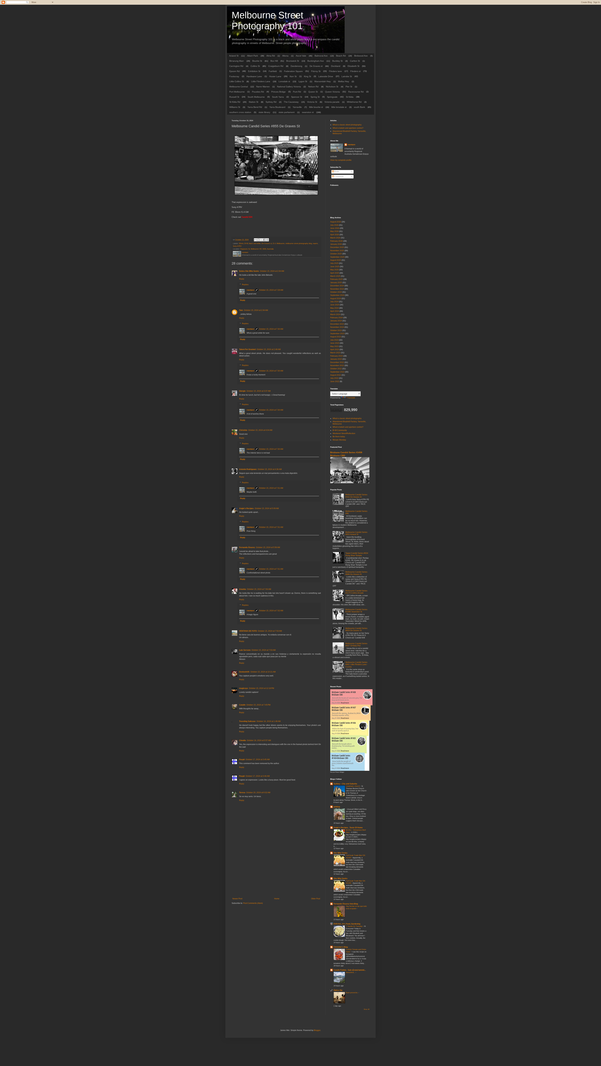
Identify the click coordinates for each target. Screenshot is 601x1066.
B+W (246, 243)
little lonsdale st (339, 107)
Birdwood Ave (361, 55)
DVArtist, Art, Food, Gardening (347, 924)
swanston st (308, 112)
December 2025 (337, 247)
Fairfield (273, 71)
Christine (243, 430)
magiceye (243, 688)
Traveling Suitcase (247, 721)
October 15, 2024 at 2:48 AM (269, 349)
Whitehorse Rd (354, 102)
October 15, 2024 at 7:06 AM (259, 589)
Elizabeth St (353, 66)
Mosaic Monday (339, 440)
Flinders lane (335, 71)
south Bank (359, 107)
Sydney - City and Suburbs (345, 784)
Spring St (315, 97)
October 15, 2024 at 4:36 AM (270, 469)
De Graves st (316, 66)
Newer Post (237, 899)
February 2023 (336, 356)
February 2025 (336, 279)
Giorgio (242, 391)
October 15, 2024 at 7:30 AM (271, 329)
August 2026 (335, 222)
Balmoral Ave (321, 55)
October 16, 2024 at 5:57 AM (259, 740)
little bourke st (316, 107)
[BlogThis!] (258, 239)
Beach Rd (341, 55)
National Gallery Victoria (289, 86)
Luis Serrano (245, 650)
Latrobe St (347, 76)
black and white (255, 243)
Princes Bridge (278, 91)
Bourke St (257, 61)
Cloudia (242, 740)
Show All (366, 1009)
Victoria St (312, 102)
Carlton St (355, 61)
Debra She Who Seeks (249, 271)
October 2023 (336, 330)
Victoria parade (331, 102)
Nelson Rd (313, 86)
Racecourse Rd (356, 91)
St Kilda (349, 97)
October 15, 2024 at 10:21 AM (263, 672)
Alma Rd (270, 55)
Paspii (242, 759)
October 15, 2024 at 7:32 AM (271, 611)
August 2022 (335, 375)
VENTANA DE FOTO (248, 631)
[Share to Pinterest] (267, 239)
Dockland (335, 66)
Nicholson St (332, 86)
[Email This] (255, 239)
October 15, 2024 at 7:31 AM (271, 488)
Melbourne (281, 243)
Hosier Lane (275, 76)
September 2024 (337, 295)
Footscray (234, 76)
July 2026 (334, 225)
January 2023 (336, 359)
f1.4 (274, 243)
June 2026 (334, 228)
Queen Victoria (332, 91)
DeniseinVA (244, 672)
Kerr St (293, 76)
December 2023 (337, 324)
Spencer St (296, 97)
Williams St (234, 107)
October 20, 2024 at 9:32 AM (258, 792)
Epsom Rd (234, 71)
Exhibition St (254, 71)
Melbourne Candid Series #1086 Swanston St (356, 610)
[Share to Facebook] (264, 239)
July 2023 (334, 340)
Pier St (349, 86)
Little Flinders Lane (260, 81)
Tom (241, 310)
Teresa (242, 792)
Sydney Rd (271, 102)
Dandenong (296, 66)
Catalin (242, 705)
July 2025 (334, 263)
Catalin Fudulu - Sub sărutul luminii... (350, 970)
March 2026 (335, 238)
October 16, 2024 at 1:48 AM (269, 721)
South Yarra (278, 97)
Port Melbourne (237, 91)
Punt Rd (297, 91)
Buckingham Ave (315, 61)
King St (307, 76)
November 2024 (337, 289)
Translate (351, 398)
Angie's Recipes (246, 508)
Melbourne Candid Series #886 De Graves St (356, 573)
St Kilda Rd (234, 102)
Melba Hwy (343, 81)
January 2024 (336, 321)
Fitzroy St (316, 71)
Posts (336, 172)
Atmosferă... (351, 972)
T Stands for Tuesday (354, 926)
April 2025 (334, 273)
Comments (339, 176)
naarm (315, 243)
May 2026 (334, 231)
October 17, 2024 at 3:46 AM (258, 776)
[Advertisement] (276, 872)
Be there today (339, 436)
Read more (345, 703)
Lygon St (302, 81)
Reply (241, 279)
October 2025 (336, 254)
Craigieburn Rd (275, 66)
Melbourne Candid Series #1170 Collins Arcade (356, 592)
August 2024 (335, 298)
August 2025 (335, 260)
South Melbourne (256, 97)
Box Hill (274, 61)
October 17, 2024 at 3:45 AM (258, 759)
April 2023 (334, 349)
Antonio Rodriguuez (248, 469)
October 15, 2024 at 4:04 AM (260, 430)
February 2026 (336, 241)
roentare (250, 290)
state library (264, 112)
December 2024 (337, 286)
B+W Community (340, 430)
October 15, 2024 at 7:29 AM (271, 290)
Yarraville (297, 107)
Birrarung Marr (236, 61)
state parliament (287, 112)
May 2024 (334, 308)
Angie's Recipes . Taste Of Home (348, 828)
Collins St (255, 66)
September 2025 (337, 257)
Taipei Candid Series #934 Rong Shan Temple (356, 554)
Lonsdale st (284, 81)
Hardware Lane (254, 76)
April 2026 (334, 235)
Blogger (317, 1030)
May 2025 (334, 270)
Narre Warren (263, 86)
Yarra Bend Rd (254, 107)
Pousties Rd (258, 91)
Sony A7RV (237, 246)
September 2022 (337, 372)
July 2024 (334, 302)
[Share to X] (261, 239)
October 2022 (336, 369)
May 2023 (334, 346)
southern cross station (240, 112)
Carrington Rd (236, 66)
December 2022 (337, 362)
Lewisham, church (353, 786)
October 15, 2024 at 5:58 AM (268, 547)
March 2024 (335, 314)
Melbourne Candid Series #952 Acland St (356, 533)
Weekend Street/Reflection (344, 433)
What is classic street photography (347, 125)
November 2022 (337, 365)
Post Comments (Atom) (253, 903)
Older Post (315, 899)
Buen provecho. (352, 993)
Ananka (242, 589)
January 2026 (336, 244)
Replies (245, 284)
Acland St (234, 55)
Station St (253, 102)
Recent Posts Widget (337, 772)
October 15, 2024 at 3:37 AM (259, 391)
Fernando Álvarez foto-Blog (346, 904)
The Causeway (291, 102)
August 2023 (335, 337)
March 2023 (335, 353)
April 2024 (334, 311)
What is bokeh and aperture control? (348, 128)
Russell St (234, 97)
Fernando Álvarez (247, 547)
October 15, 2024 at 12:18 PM (261, 688)
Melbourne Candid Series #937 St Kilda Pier (356, 644)
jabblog (337, 807)
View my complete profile (341, 160)
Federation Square (293, 71)
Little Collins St (236, 81)
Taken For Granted (247, 349)
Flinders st (355, 71)
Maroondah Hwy (322, 81)
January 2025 (336, 282)
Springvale (332, 97)
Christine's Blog (341, 947)
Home (276, 899)
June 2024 (334, 305)
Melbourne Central (238, 86)
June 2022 (334, 381)
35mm (241, 243)
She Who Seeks (340, 853)
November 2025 (337, 251)
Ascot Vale (301, 55)
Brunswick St (292, 61)
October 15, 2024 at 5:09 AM (267, 508)
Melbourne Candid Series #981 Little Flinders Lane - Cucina (356, 664)
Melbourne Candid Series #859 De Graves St (356, 629)
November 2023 (337, 327)
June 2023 (334, 343)
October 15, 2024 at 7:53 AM (270, 631)
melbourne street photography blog (298, 243)
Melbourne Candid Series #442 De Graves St (356, 496)
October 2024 (336, 292)
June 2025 (334, 266)
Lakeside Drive (325, 76)
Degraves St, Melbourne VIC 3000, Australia (257, 249)
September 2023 (337, 333)
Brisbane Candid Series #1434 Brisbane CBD (341, 756)
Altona (285, 55)
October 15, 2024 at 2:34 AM (272, 271)
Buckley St (337, 61)
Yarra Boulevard (277, 107)
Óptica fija (338, 990)
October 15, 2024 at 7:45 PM (258, 705)
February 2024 (336, 318)
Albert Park (252, 55)
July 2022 (334, 378)
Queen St (313, 91)
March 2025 (335, 276)
